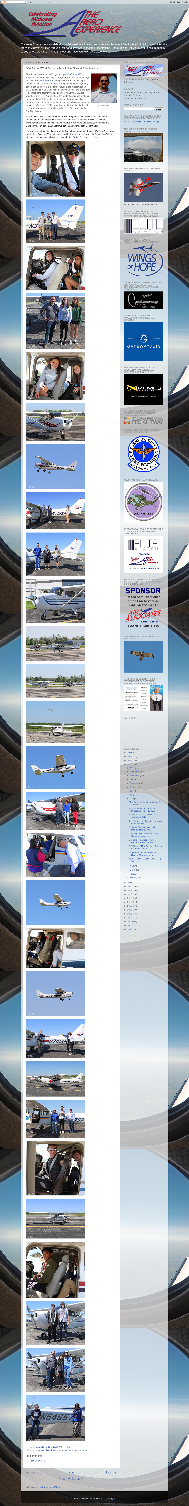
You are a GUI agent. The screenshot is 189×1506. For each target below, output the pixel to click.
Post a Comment (37, 1461)
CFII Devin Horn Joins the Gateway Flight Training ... (145, 822)
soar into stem (66, 1450)
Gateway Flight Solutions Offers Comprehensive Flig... (144, 835)
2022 (130, 768)
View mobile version (71, 1478)
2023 (130, 764)
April (132, 866)
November (135, 775)
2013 (130, 914)
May (132, 799)
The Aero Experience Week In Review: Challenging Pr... (143, 853)
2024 (130, 760)
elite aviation (39, 1450)
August (133, 787)
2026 (130, 753)
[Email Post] (68, 1447)
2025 (130, 756)
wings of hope (80, 1450)
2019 (130, 890)
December (135, 771)
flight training (52, 1450)
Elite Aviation (42, 80)
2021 (130, 883)
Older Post (110, 1472)
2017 (130, 898)
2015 (130, 906)
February (134, 874)
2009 (130, 929)
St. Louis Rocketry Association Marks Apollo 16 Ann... (143, 828)
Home (72, 1472)
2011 (129, 921)
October (134, 779)
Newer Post (33, 1472)
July (132, 791)
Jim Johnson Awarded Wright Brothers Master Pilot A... (142, 841)
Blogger (111, 1498)
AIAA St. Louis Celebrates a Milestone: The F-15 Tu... (142, 809)
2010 (130, 925)
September (135, 783)
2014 (130, 910)
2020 (130, 886)
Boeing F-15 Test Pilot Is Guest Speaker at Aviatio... (143, 816)
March (133, 870)
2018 (130, 894)
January (134, 878)
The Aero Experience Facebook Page (141, 122)
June (132, 795)
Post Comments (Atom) (50, 1487)
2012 (130, 918)
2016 (130, 902)
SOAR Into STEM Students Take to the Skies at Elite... (145, 847)
